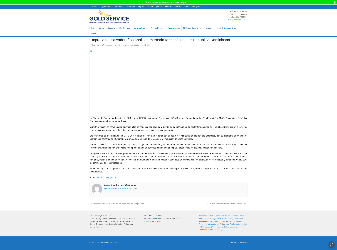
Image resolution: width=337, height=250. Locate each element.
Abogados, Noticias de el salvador (137, 45)
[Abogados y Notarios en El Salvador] (109, 22)
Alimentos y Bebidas (220, 227)
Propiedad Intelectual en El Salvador (214, 224)
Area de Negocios (157, 28)
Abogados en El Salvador (209, 216)
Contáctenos (118, 7)
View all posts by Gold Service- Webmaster (122, 188)
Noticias (208, 28)
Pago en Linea (105, 7)
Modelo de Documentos (192, 28)
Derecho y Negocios (106, 177)
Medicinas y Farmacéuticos (210, 230)
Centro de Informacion (107, 28)
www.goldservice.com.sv (237, 20)
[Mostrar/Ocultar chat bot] (331, 244)
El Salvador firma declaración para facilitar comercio (227, 204)
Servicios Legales (140, 28)
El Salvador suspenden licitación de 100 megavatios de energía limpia (117, 204)
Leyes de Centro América (226, 28)
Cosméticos (235, 227)
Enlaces (94, 7)
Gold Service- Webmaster (101, 45)
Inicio (93, 28)
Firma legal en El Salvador (231, 221)
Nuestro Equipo (174, 28)
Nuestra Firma (124, 28)
